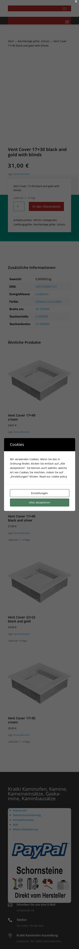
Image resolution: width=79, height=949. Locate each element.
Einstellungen (39, 493)
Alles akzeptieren (39, 502)
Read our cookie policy (53, 476)
